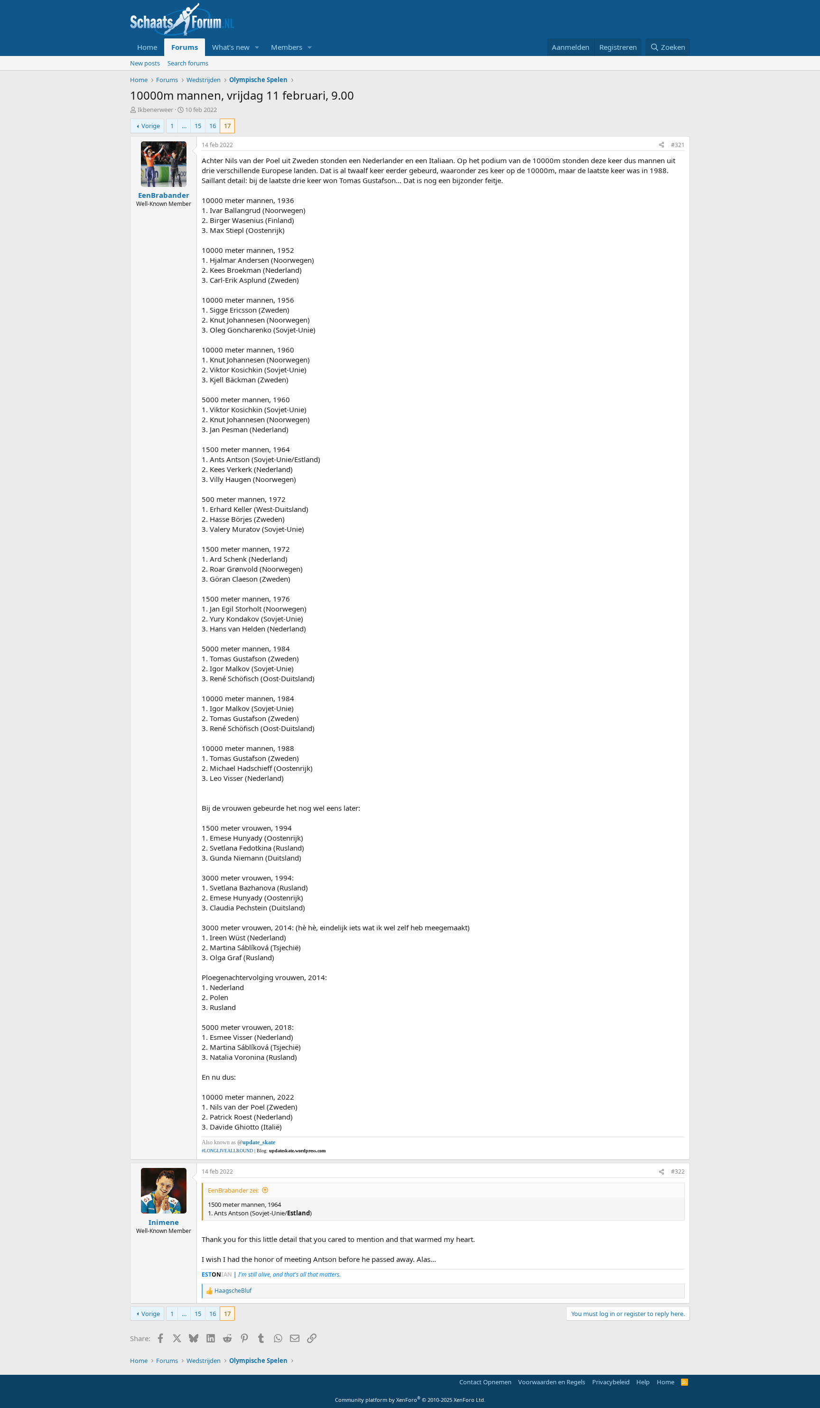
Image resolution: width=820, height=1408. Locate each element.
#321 (678, 145)
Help (643, 1382)
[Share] (661, 145)
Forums (184, 47)
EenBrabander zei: (233, 1190)
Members (286, 47)
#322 (678, 1171)
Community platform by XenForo (410, 1399)
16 (212, 125)
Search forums (188, 63)
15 (198, 125)
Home (147, 47)
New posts (145, 63)
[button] (257, 47)
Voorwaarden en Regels (551, 1382)
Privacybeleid (611, 1382)
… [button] (184, 125)
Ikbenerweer (155, 109)
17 (227, 125)
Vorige (150, 125)
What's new (231, 47)
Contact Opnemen (485, 1382)
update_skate (258, 1142)
